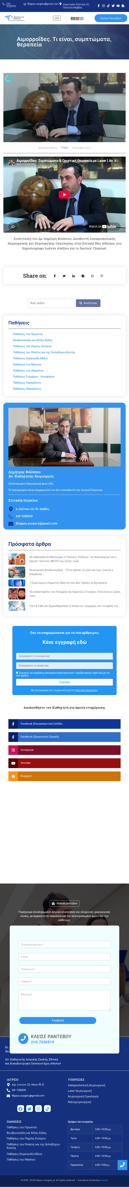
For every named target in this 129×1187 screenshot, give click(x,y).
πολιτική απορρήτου (86, 690)
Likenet (104, 1180)
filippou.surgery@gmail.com (36, 523)
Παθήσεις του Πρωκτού (22, 1127)
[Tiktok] (108, 5)
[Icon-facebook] (98, 5)
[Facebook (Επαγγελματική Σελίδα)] (64, 724)
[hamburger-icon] (57, 18)
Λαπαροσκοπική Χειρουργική (86, 1085)
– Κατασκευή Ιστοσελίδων (88, 1180)
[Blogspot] (64, 776)
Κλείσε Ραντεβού (110, 18)
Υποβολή (58, 1020)
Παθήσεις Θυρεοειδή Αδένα (24, 1154)
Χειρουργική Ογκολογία (83, 1096)
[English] (77, 18)
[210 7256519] (10, 517)
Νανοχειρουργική (79, 1102)
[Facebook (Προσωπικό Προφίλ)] (64, 737)
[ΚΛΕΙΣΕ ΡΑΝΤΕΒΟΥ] (23, 1038)
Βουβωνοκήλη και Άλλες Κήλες (27, 1133)
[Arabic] (73, 18)
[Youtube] (118, 5)
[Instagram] (103, 5)
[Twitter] (113, 5)
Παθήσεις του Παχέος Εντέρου (26, 1138)
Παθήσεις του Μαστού (21, 1159)
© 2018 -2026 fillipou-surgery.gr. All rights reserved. (48, 1180)
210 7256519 (24, 516)
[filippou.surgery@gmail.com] (10, 524)
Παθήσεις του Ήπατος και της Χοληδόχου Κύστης (33, 1146)
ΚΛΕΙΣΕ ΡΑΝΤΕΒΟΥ (51, 1036)
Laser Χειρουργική (80, 1091)
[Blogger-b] (122, 5)
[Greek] (82, 18)
